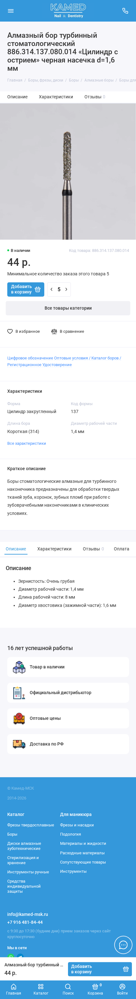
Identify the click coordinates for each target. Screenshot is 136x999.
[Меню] (11, 11)
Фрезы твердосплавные (30, 825)
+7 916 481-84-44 (25, 922)
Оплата (121, 549)
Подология (70, 834)
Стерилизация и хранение (23, 860)
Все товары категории (68, 308)
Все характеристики (26, 443)
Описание (17, 97)
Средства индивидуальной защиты (24, 886)
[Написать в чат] (123, 944)
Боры (12, 834)
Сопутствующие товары (83, 862)
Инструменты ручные (28, 872)
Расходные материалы (82, 853)
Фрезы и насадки (77, 825)
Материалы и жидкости (83, 843)
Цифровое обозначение (30, 358)
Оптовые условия (71, 358)
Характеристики (56, 97)
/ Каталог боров (104, 358)
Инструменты (73, 871)
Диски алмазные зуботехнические (24, 846)
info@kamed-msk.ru (27, 914)
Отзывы (95, 97)
